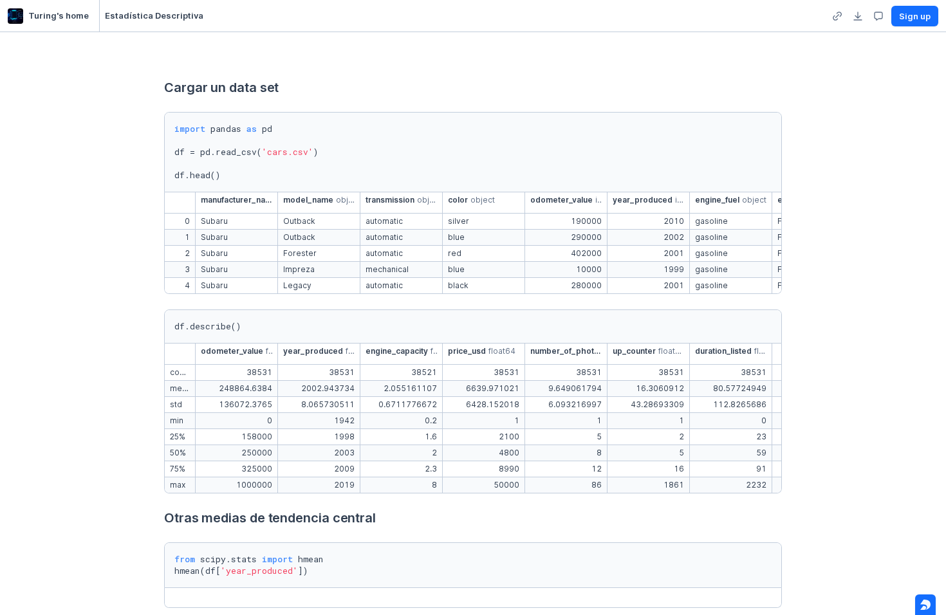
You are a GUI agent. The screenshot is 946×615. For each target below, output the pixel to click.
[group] (837, 16)
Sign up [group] (915, 16)
